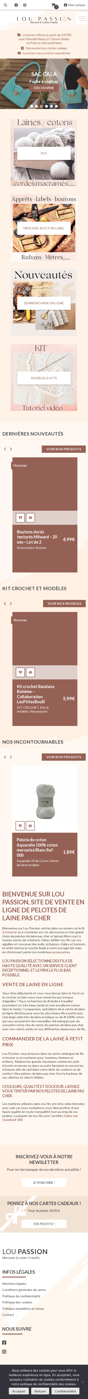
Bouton (41, 548)
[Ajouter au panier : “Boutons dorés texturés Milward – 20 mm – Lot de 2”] (20, 517)
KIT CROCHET (28, 707)
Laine (29, 856)
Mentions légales (14, 1283)
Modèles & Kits (44, 378)
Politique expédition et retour (23, 1308)
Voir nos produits (63, 449)
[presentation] (5, 449)
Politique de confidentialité (21, 1296)
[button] (82, 18)
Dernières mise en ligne (44, 303)
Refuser (40, 1391)
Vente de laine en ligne (33, 864)
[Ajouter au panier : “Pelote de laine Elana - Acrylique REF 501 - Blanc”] (20, 826)
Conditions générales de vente (24, 1290)
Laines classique (46, 856)
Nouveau (20, 465)
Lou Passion (51, 860)
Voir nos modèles (64, 603)
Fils (44, 153)
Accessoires (25, 548)
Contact (8, 1315)
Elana (20, 856)
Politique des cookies (17, 1302)
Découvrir (44, 88)
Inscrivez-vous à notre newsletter (46, 53)
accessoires (61, 952)
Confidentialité (65, 1391)
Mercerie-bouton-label (44, 228)
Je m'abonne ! (44, 1182)
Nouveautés (39, 711)
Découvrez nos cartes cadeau (46, 48)
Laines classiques (29, 860)
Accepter (18, 1391)
